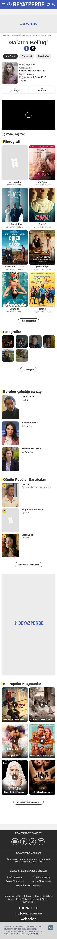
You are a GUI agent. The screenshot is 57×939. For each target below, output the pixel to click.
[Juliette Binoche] (10, 433)
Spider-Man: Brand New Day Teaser (15, 719)
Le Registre (15, 182)
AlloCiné (11, 877)
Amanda (14, 308)
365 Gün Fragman (42, 792)
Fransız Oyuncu (38, 35)
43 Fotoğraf (28, 370)
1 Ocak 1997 (39, 77)
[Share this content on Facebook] (26, 48)
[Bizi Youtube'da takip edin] (15, 841)
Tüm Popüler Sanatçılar (28, 565)
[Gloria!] (42, 205)
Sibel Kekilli (28, 535)
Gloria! (42, 224)
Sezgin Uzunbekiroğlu (33, 509)
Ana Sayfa (7, 35)
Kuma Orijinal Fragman (14, 792)
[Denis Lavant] (10, 407)
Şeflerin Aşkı (42, 266)
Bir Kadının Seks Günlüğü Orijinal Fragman (42, 719)
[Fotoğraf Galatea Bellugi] (8, 341)
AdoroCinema (39, 881)
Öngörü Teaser (14, 756)
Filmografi (11, 142)
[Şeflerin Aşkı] (42, 247)
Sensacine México (25, 885)
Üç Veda (42, 182)
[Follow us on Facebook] (24, 841)
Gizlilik (45, 899)
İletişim (29, 896)
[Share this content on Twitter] (33, 48)
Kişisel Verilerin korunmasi (27, 899)
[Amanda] (15, 289)
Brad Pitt (26, 484)
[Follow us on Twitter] (33, 841)
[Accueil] (25, 4)
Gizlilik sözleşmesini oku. (28, 934)
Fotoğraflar (12, 332)
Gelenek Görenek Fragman (42, 756)
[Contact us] (42, 841)
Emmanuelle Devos (31, 448)
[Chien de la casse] (15, 247)
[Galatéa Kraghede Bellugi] (10, 73)
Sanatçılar (17, 35)
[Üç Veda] (42, 162)
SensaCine (11, 881)
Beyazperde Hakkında (13, 896)
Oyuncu (26, 35)
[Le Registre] (15, 162)
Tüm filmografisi (28, 321)
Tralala (42, 308)
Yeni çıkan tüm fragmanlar (28, 802)
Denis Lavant (28, 396)
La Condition (15, 224)
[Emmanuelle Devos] (10, 459)
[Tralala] (42, 289)
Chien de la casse (14, 266)
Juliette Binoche (30, 422)
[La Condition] (15, 205)
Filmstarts (37, 877)
